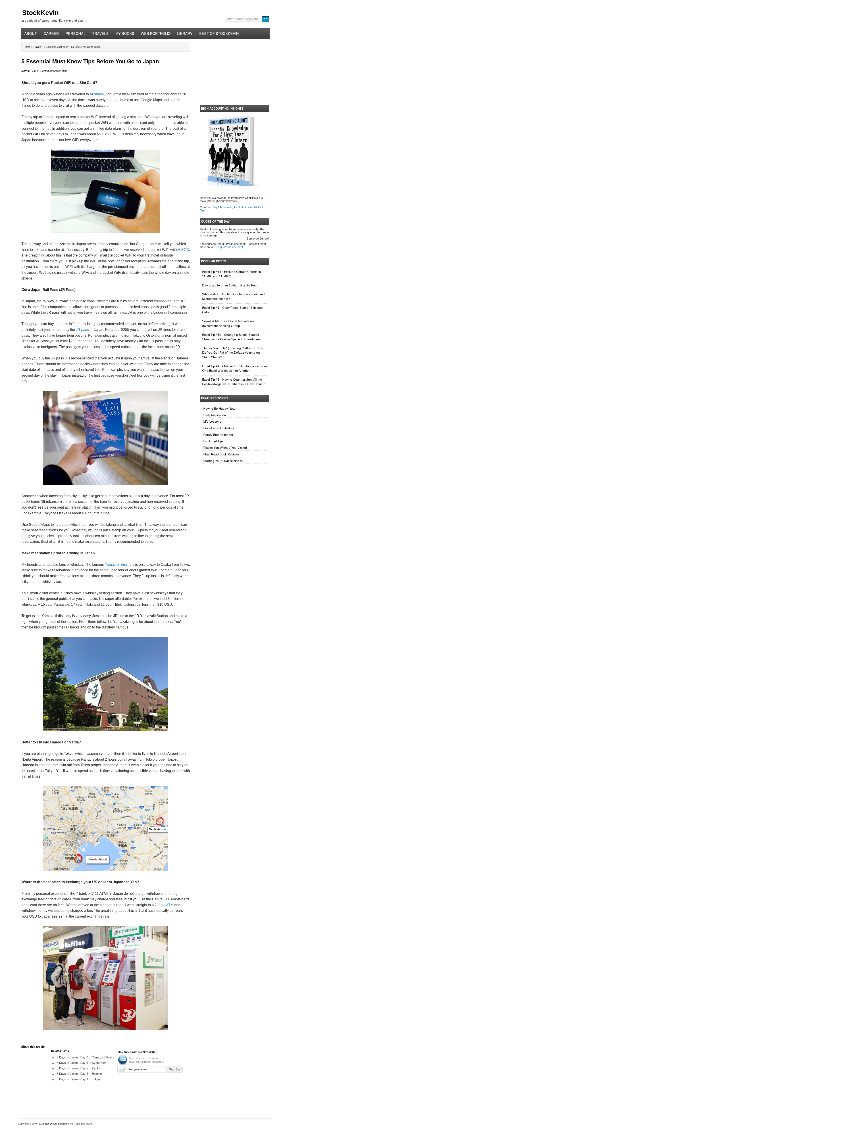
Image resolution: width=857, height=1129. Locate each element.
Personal (75, 33)
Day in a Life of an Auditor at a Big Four (230, 285)
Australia (97, 94)
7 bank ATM (164, 905)
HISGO (183, 250)
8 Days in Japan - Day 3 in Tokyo (78, 1079)
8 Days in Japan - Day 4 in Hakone (79, 1073)
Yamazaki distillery (119, 564)
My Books (124, 33)
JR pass (82, 330)
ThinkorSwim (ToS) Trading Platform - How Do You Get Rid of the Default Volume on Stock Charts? (232, 352)
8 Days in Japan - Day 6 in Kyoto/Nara (81, 1062)
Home (27, 47)
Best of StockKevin (219, 33)
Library (185, 33)
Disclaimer (63, 1123)
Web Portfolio (156, 33)
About (30, 33)
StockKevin (40, 12)
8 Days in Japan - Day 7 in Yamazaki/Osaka (85, 1057)
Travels (100, 33)
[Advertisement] (234, 71)
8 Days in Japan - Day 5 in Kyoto (78, 1068)
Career (51, 33)
